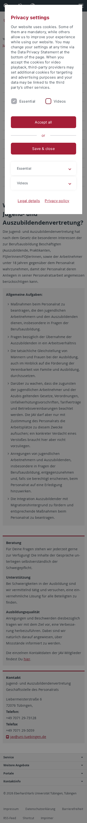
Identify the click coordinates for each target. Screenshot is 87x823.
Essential (27, 101)
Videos (60, 101)
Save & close (43, 148)
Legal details (29, 200)
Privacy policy (57, 200)
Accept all (43, 122)
